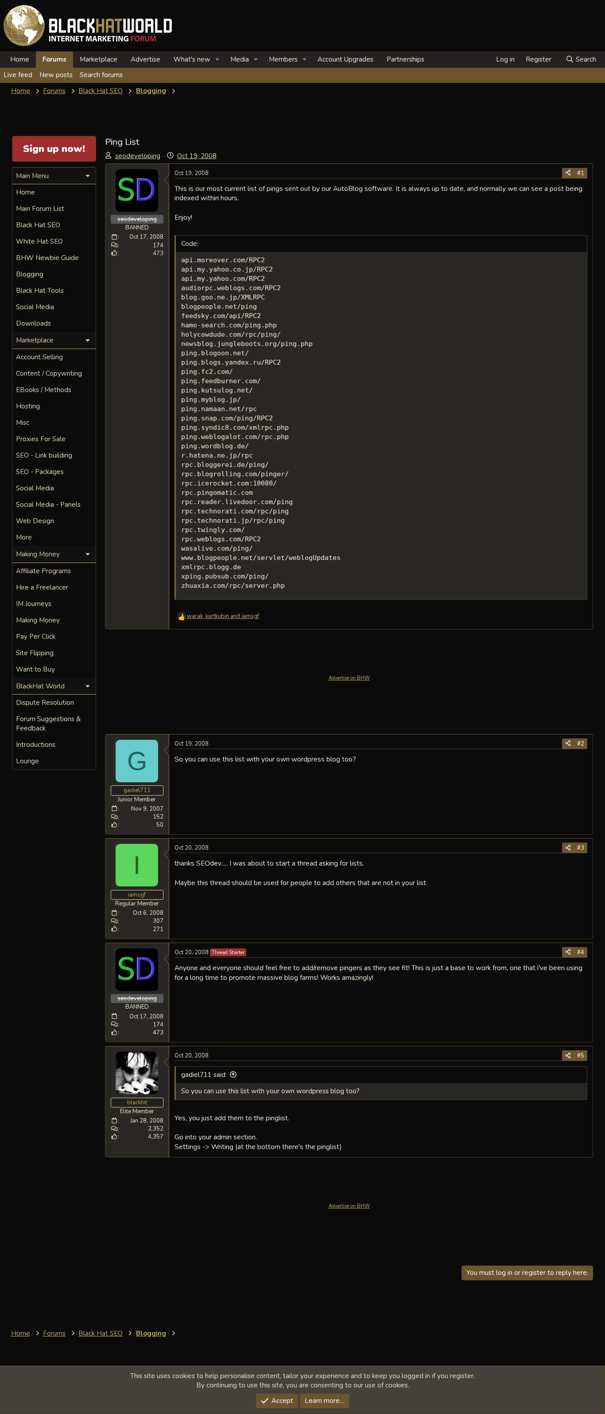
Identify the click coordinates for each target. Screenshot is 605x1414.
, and (223, 616)
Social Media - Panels (48, 504)
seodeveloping (137, 156)
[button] (217, 59)
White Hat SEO (39, 241)
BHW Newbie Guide (47, 257)
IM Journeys (33, 603)
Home (19, 59)
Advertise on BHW (349, 678)
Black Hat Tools (40, 290)
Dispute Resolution (45, 702)
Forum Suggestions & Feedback (48, 724)
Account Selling (39, 357)
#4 (580, 952)
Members (283, 59)
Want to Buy (35, 669)
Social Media (35, 307)
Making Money (38, 620)
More (24, 537)
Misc (22, 422)
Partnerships (405, 59)
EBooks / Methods (43, 389)
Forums (54, 59)
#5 (580, 1056)
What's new (192, 59)
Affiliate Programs (43, 571)
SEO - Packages (40, 471)
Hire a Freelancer (42, 587)
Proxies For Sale (41, 439)
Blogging (29, 274)
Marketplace (98, 59)
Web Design (35, 521)
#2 (580, 744)
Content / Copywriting (49, 373)
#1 (580, 173)
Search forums (101, 74)
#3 (580, 848)
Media (239, 59)
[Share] (568, 173)
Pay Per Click (35, 636)
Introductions (35, 744)
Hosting (28, 406)
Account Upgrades (345, 59)
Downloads (33, 323)
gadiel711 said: (204, 1074)
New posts (56, 74)
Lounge (27, 761)
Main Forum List (40, 208)
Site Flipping (35, 653)
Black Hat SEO (38, 225)
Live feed (18, 74)
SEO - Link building (44, 455)
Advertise (145, 59)
